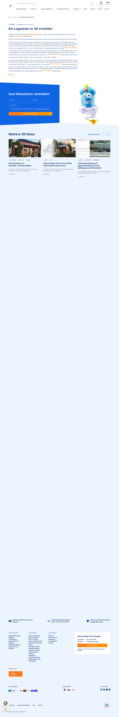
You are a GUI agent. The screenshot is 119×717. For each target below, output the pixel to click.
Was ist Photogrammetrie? (34, 645)
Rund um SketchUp (34, 636)
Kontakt (50, 643)
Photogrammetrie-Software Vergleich (34, 649)
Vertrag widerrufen (14, 674)
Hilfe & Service (52, 637)
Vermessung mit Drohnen (34, 653)
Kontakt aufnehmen (92, 645)
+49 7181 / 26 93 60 (62, 622)
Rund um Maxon (34, 637)
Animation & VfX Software (14, 642)
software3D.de (32, 34)
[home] (10, 5)
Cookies (40, 705)
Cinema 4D (19, 36)
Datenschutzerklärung (24, 705)
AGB (34, 705)
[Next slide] (108, 134)
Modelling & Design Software (14, 636)
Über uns (51, 636)
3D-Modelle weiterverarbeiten (34, 656)
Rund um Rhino (33, 639)
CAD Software (13, 639)
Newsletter (51, 639)
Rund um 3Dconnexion (35, 641)
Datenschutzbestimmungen (43, 109)
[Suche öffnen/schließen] (92, 3)
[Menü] (8, 701)
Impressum (12, 705)
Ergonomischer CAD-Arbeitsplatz (35, 660)
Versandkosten (52, 641)
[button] (108, 3)
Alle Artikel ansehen (94, 134)
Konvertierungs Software (13, 647)
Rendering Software (15, 645)
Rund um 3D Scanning (35, 643)
